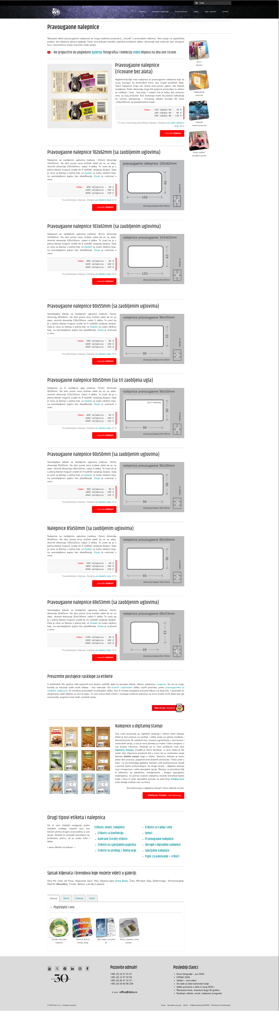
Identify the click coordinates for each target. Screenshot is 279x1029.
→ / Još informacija (163, 795)
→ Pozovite (104, 509)
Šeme (66, 898)
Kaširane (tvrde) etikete (113, 839)
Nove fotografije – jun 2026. (190, 974)
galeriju (97, 52)
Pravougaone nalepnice (159, 839)
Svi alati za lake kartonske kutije (192, 983)
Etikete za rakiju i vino (158, 827)
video (136, 52)
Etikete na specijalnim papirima (117, 845)
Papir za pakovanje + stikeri (162, 856)
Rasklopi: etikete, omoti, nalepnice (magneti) (199, 993)
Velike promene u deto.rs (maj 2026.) (195, 987)
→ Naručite (172, 133)
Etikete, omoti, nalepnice (109, 827)
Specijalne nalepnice (157, 850)
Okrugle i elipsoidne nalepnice (163, 845)
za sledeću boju (103, 200)
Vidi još (53, 898)
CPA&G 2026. (183, 977)
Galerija (79, 898)
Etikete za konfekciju (110, 833)
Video (92, 898)
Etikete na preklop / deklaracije (117, 850)
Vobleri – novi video (186, 980)
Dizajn (97, 176)
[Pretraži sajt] (196, 3)
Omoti (148, 833)
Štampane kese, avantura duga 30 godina (197, 990)
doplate (88, 173)
